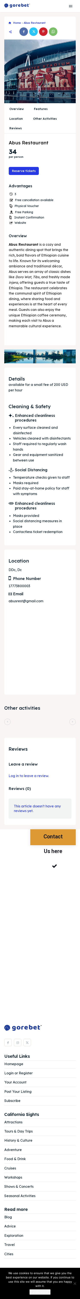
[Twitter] (33, 31)
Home (17, 22)
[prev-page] (7, 722)
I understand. (40, 1292)
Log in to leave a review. (29, 776)
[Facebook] (23, 31)
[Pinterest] (43, 31)
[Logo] (17, 6)
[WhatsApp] (53, 31)
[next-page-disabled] (72, 722)
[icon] (10, 23)
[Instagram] (17, 1042)
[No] (75, 1283)
